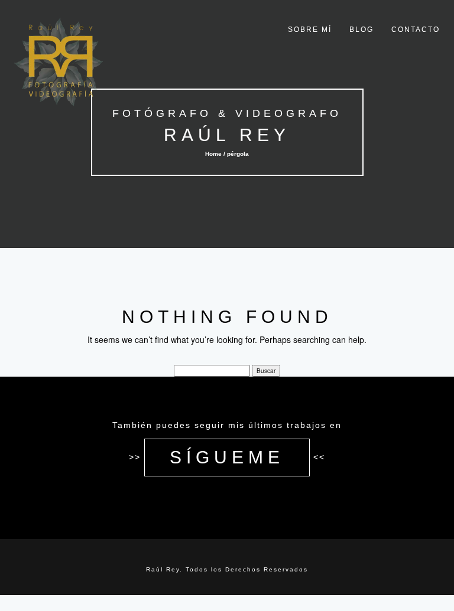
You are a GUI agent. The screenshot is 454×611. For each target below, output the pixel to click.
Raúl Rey (227, 135)
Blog (361, 29)
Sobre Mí (310, 29)
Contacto (415, 29)
